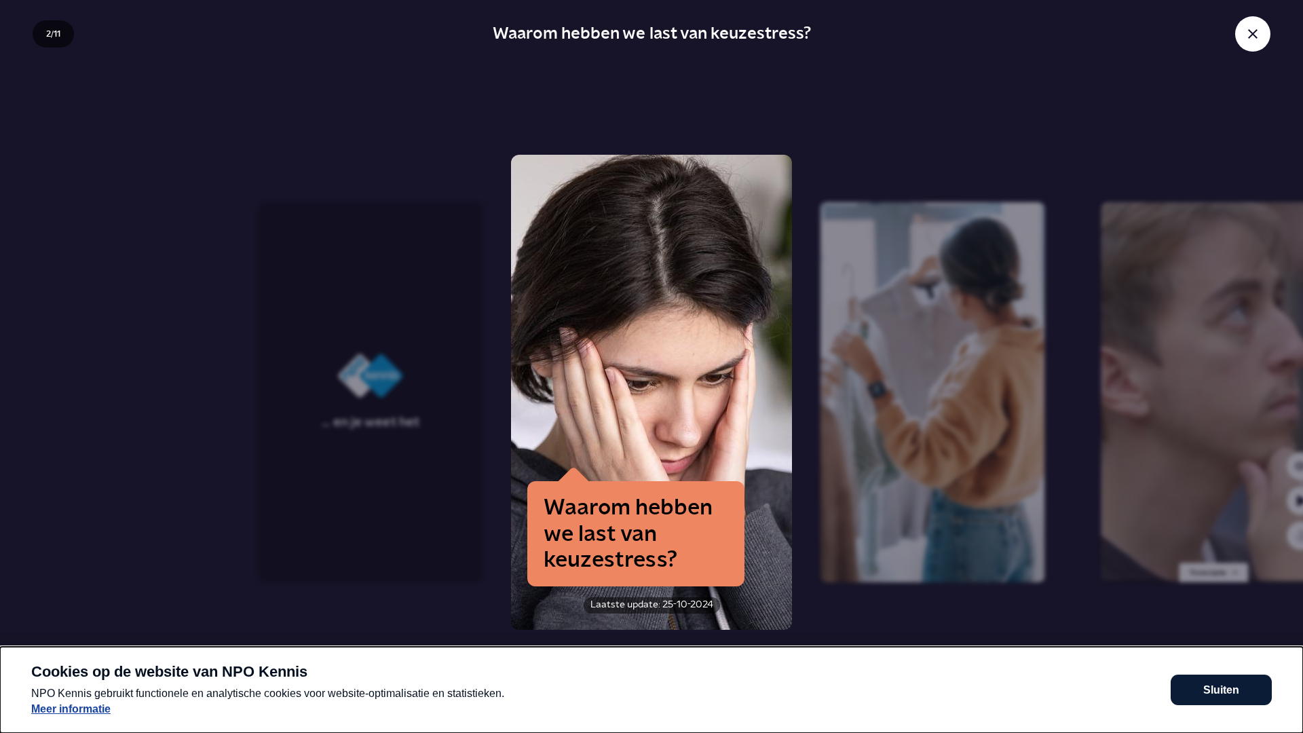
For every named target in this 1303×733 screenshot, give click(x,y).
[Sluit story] (1252, 34)
